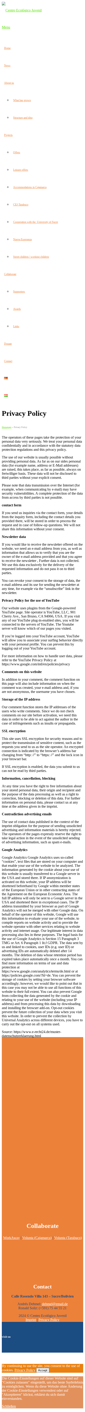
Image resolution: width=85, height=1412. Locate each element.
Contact (8, 361)
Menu (6, 27)
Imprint (31, 1320)
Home (7, 48)
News (7, 65)
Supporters (19, 291)
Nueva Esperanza (22, 239)
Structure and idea (22, 117)
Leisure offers (20, 169)
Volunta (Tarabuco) (68, 1238)
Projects (8, 135)
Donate (8, 343)
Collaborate (10, 274)
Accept (42, 1370)
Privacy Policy (49, 1320)
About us (9, 82)
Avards (17, 309)
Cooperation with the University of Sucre (35, 222)
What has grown (22, 100)
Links (16, 326)
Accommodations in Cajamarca (29, 187)
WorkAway (11, 1238)
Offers (16, 152)
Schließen (9, 1406)
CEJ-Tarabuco (20, 204)
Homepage (6, 427)
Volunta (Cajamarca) (37, 1238)
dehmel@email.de (55, 1304)
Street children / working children (31, 256)
